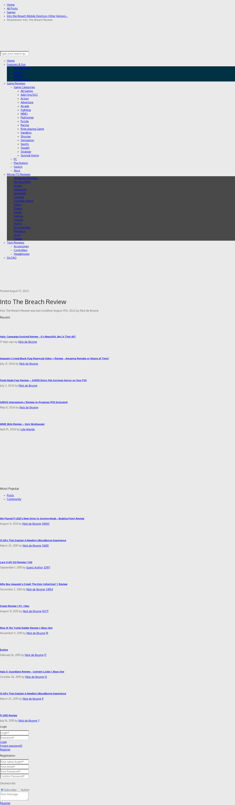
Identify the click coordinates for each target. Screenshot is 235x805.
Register (5, 749)
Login (3, 742)
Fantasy (18, 216)
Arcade (25, 106)
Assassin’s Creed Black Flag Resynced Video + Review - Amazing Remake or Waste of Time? (54, 358)
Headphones (22, 254)
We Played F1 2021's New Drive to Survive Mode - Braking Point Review (42, 518)
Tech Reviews (15, 242)
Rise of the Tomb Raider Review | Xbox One (26, 627)
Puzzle (25, 121)
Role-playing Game (32, 129)
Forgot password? (11, 745)
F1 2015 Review (8, 715)
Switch (18, 166)
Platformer (27, 117)
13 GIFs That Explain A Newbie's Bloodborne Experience (33, 540)
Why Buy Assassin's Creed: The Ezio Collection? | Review (33, 584)
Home (11, 4)
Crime (17, 204)
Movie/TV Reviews (18, 174)
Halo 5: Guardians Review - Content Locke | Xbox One (32, 671)
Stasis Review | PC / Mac (14, 605)
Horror (18, 223)
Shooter (26, 136)
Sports (25, 144)
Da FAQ (12, 257)
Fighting (26, 110)
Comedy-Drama (23, 201)
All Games (27, 91)
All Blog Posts (22, 68)
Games (11, 12)
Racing (25, 125)
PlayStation (21, 163)
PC (15, 159)
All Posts (12, 8)
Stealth (25, 148)
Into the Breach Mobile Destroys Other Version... (37, 16)
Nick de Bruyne (27, 341)
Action (25, 98)
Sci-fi (17, 235)
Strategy (26, 151)
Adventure (27, 102)
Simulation (27, 140)
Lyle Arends (27, 429)
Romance (19, 231)
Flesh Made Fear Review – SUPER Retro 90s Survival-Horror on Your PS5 (43, 380)
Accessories (21, 246)
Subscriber (10, 790)
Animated (20, 193)
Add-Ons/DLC (29, 94)
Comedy (19, 197)
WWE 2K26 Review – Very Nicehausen (22, 424)
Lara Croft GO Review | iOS (16, 562)
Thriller (18, 238)
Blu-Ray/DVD (22, 182)
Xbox (17, 170)
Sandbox (26, 132)
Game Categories (24, 87)
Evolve (4, 649)
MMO (24, 113)
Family (18, 212)
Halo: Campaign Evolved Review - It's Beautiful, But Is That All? (38, 336)
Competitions (22, 79)
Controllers (21, 250)
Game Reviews (16, 83)
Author (25, 790)
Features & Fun (16, 64)
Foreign (18, 220)
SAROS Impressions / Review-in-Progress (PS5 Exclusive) (34, 402)
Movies (18, 76)
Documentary (22, 227)
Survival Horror (30, 155)
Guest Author (34, 567)
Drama (18, 208)
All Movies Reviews (26, 178)
